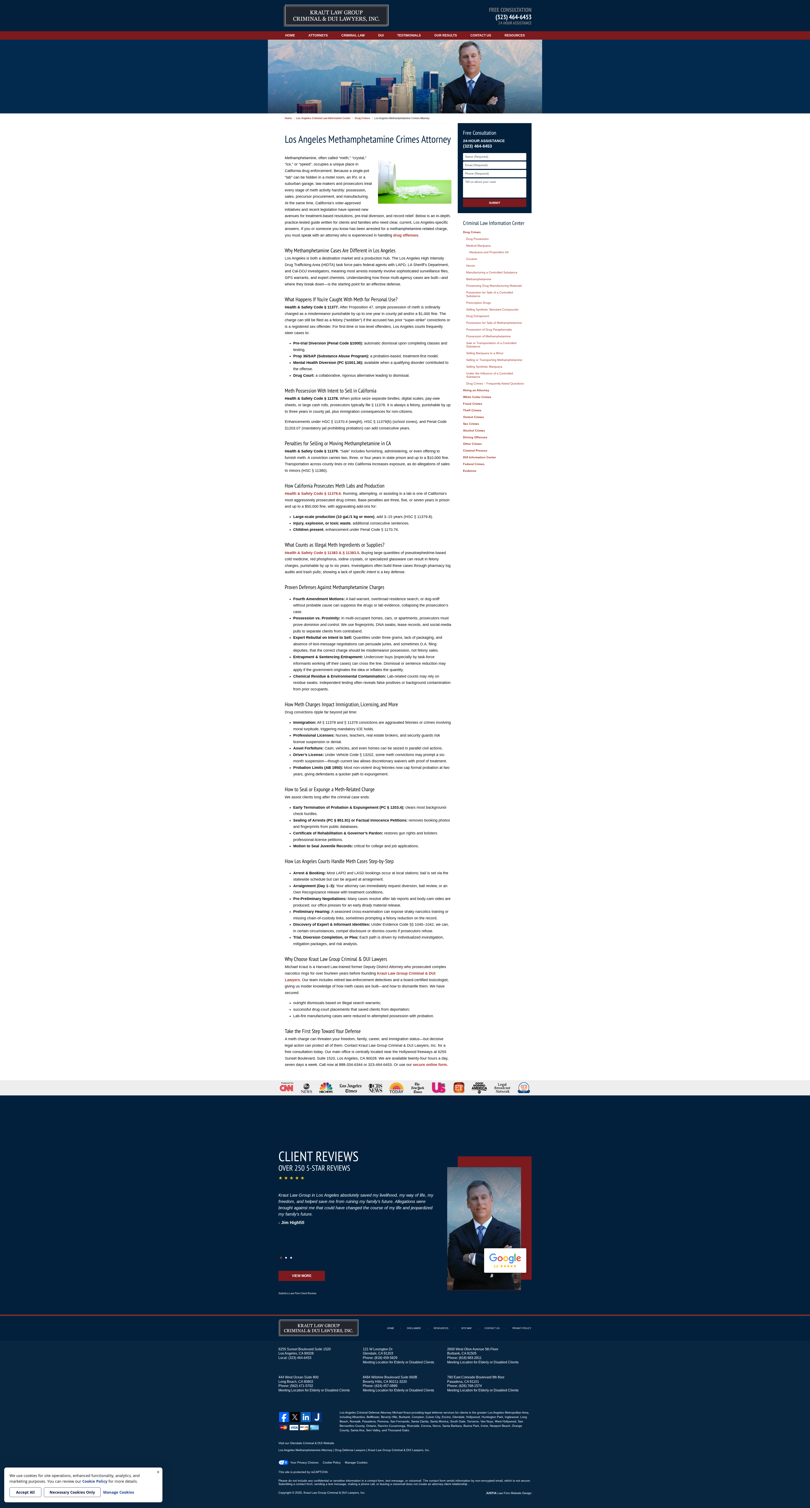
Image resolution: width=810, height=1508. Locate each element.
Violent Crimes (473, 417)
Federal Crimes (474, 464)
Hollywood (473, 1417)
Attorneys (318, 35)
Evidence (469, 470)
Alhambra (358, 1417)
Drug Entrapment (477, 316)
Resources (515, 35)
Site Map (466, 1328)
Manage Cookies (356, 1462)
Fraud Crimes (472, 403)
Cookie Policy (332, 1462)
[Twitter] (294, 1417)
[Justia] (316, 1417)
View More (302, 1276)
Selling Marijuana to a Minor (485, 353)
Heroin (470, 265)
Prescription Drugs (478, 302)
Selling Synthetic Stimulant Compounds (492, 309)
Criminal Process (475, 450)
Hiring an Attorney (476, 390)
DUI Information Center (479, 457)
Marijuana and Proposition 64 (489, 252)
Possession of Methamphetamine (488, 336)
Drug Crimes (472, 232)
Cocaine (471, 259)
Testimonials (409, 35)
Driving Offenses (475, 437)
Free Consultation (479, 132)
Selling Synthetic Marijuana (484, 366)
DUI (381, 35)
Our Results (445, 35)
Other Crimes (472, 443)
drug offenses (405, 235)
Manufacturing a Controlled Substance (491, 272)
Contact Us (480, 35)
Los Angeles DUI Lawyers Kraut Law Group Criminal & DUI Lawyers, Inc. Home (336, 16)
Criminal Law (353, 35)
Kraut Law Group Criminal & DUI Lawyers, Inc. (334, 1492)
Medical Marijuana (478, 245)
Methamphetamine (478, 279)
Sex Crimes (471, 423)
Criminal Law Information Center (493, 222)
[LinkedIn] (305, 1417)
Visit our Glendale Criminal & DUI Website (306, 1443)
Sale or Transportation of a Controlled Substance (491, 344)
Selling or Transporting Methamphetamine (494, 360)
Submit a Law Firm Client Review (297, 1293)
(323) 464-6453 (513, 17)
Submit (494, 202)
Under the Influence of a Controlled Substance (489, 375)
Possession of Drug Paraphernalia (489, 329)
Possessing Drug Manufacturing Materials (494, 285)
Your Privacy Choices (304, 1462)
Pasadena (369, 1421)
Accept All (25, 1492)
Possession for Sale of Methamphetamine (494, 322)
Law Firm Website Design (509, 1493)
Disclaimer (414, 1328)
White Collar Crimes (477, 397)
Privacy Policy (521, 1328)
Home (290, 35)
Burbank (404, 1417)
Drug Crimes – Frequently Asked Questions (495, 383)
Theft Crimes (472, 410)
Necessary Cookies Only (72, 1492)
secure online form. (430, 1065)
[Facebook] (283, 1417)
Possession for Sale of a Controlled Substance (489, 294)
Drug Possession (477, 239)
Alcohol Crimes (474, 430)
